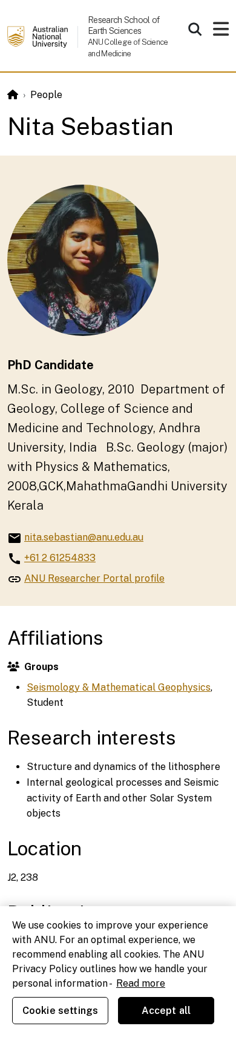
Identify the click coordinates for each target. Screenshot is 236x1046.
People (46, 94)
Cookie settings (60, 1010)
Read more (140, 983)
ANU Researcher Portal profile (94, 578)
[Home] (12, 94)
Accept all (166, 1010)
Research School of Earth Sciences (123, 25)
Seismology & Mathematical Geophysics (119, 687)
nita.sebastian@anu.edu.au (83, 537)
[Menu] (221, 32)
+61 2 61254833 (60, 558)
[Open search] (194, 29)
